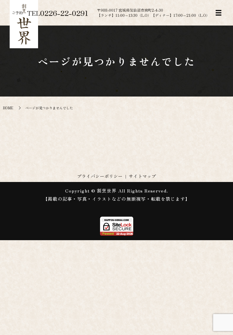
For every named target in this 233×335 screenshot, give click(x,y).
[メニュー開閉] (218, 13)
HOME (8, 107)
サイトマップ (142, 176)
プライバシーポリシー (99, 176)
